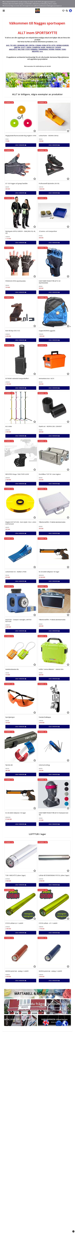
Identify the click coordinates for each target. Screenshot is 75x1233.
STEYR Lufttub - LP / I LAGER (48, 923)
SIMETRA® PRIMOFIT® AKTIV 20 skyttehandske (49, 282)
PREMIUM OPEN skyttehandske (15, 281)
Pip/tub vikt (9, 765)
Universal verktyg (44, 765)
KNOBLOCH (50, 47)
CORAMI (38, 45)
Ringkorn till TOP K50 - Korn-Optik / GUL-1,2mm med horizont (20, 523)
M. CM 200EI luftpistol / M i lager (49, 572)
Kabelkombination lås (12, 669)
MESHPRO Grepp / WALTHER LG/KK (17, 474)
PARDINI (58, 49)
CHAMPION (36, 47)
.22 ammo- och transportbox (48, 231)
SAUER (43, 47)
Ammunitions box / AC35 (46, 378)
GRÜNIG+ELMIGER (62, 45)
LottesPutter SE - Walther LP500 (15, 572)
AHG (7, 45)
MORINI (51, 49)
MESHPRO (35, 51)
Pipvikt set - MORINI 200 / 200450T (50, 426)
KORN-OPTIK (46, 45)
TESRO (63, 49)
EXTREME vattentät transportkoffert (17, 378)
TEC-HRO (13, 45)
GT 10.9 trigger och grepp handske (16, 183)
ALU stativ (8, 426)
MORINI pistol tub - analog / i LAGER (16, 971)
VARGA (28, 47)
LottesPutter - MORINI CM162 (48, 135)
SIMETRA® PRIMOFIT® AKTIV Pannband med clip (53, 814)
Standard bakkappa (45, 717)
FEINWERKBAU (43, 49)
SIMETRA (17, 47)
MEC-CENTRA (29, 45)
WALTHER (21, 49)
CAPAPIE (58, 47)
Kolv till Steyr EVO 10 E (12, 331)
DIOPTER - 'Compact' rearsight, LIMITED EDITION (18, 620)
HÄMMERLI (34, 49)
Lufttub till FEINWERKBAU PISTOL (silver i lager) (54, 875)
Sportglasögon (10, 717)
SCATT (23, 47)
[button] (63, 10)
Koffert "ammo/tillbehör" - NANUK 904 (51, 669)
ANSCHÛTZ (13, 49)
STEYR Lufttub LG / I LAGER (14, 923)
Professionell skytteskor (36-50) (49, 183)
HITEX (53, 45)
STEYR (27, 49)
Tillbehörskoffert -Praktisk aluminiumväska (52, 522)
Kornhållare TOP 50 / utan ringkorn (50, 474)
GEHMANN (21, 45)
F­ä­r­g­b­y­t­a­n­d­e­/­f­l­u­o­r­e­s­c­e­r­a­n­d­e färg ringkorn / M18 (20, 135)
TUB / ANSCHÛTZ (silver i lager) (15, 875)
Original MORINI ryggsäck (47, 331)
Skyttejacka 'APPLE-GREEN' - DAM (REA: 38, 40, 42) (20, 232)
